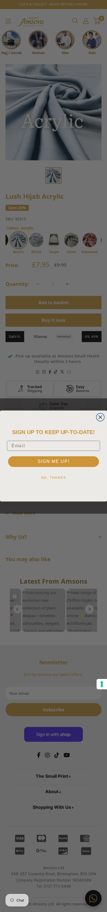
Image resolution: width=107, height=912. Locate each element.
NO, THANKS (53, 478)
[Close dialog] (100, 417)
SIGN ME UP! (54, 461)
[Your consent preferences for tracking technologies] (102, 684)
